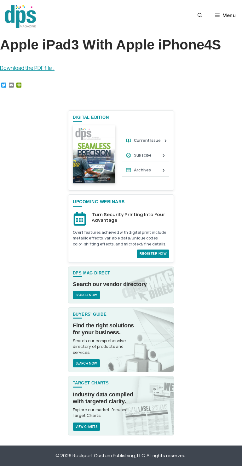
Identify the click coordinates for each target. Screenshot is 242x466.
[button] (200, 15)
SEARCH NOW (86, 295)
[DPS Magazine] (20, 16)
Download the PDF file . (27, 68)
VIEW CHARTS (86, 426)
